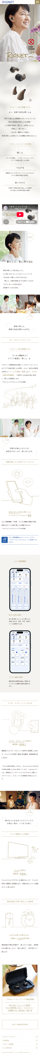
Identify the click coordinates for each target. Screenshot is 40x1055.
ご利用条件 (5, 1040)
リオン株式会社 (7, 1048)
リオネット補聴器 (8, 1044)
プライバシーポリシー (9, 1037)
